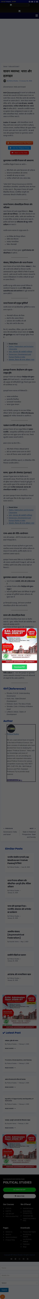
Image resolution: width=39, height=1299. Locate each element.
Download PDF (19, 667)
